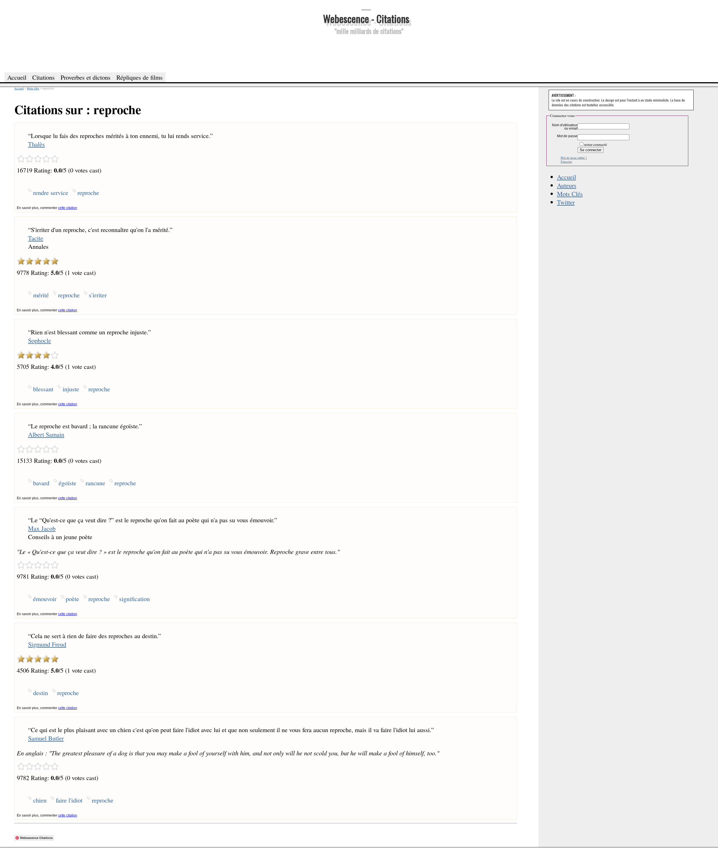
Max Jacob (42, 528)
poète (72, 598)
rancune (95, 483)
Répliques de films (139, 77)
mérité (41, 295)
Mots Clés (570, 193)
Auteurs (566, 185)
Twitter (566, 202)
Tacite (35, 238)
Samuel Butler (46, 738)
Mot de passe (567, 136)
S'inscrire (566, 162)
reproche (88, 192)
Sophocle (39, 340)
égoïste (67, 483)
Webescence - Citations (366, 18)
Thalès (36, 144)
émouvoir (44, 598)
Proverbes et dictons (86, 77)
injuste (71, 389)
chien (40, 800)
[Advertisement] (366, 52)
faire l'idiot (69, 800)
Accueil (566, 177)
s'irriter (98, 295)
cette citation (67, 208)
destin (40, 692)
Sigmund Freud (47, 644)
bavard (41, 483)
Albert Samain (46, 434)
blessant (43, 389)
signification (134, 598)
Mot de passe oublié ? (574, 158)
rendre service (50, 192)
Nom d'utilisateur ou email (564, 126)
